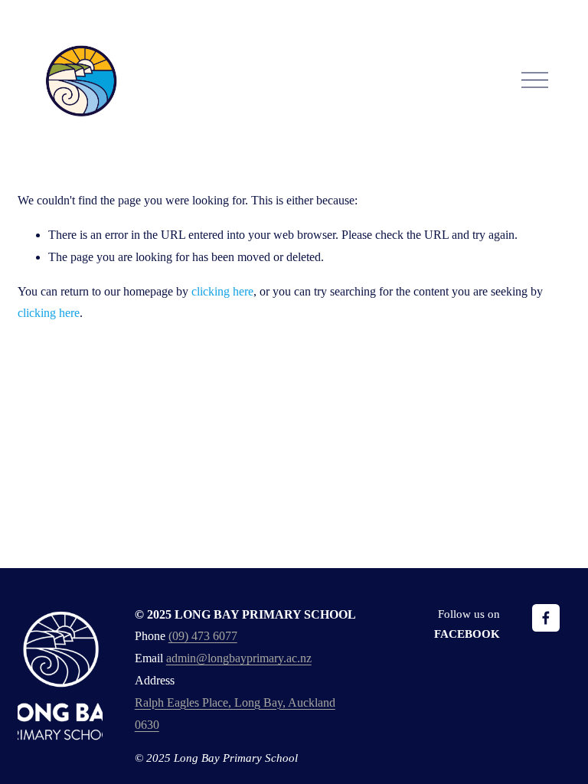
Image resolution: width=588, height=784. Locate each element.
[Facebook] (546, 618)
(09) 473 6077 (202, 635)
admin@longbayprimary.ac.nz (239, 658)
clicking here (222, 291)
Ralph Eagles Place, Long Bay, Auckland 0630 (235, 713)
